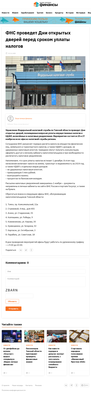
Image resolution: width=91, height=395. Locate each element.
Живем (15, 13)
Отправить (13, 309)
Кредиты (59, 13)
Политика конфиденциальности (14, 390)
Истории (70, 13)
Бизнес (49, 13)
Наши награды (17, 385)
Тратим (40, 13)
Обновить (12, 301)
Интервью (80, 13)
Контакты (29, 385)
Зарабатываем (27, 13)
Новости (5, 13)
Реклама (38, 385)
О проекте (5, 385)
